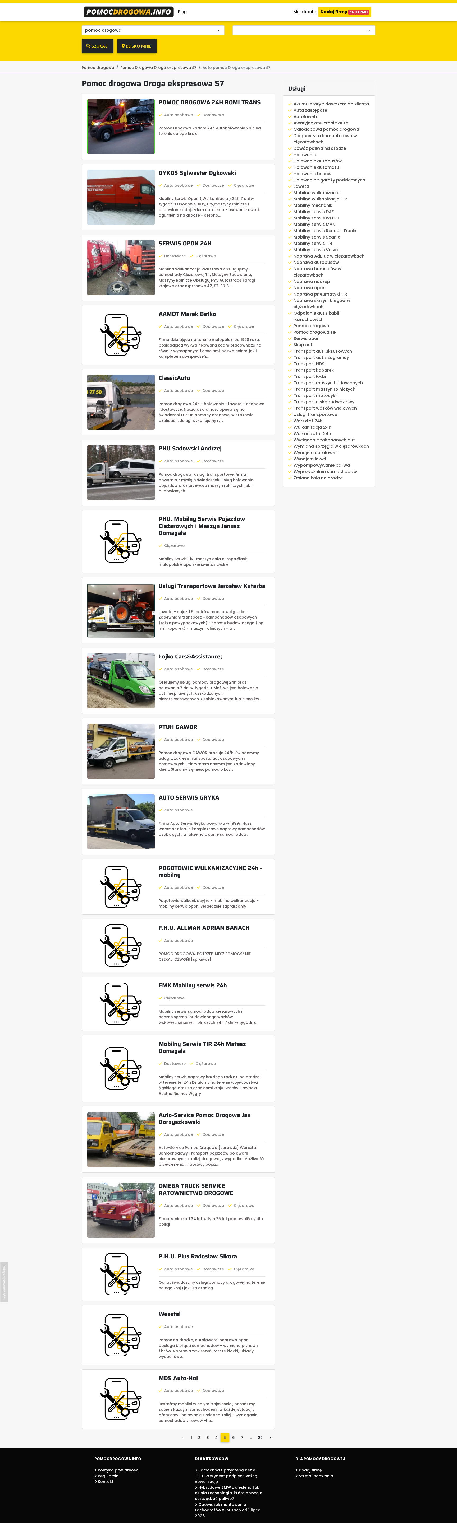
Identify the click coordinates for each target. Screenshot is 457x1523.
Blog (182, 12)
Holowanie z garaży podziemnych (329, 180)
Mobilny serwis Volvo (316, 250)
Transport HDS (309, 364)
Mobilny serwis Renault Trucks (326, 231)
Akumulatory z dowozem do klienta (331, 104)
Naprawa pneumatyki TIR (320, 294)
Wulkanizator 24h (312, 434)
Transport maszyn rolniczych (324, 389)
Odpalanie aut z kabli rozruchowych (316, 316)
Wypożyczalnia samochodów (325, 472)
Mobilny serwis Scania (317, 237)
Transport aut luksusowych (323, 351)
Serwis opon (307, 338)
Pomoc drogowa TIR (315, 332)
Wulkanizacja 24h (312, 427)
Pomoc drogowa (311, 326)
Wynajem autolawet (315, 453)
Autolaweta (306, 117)
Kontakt (105, 1481)
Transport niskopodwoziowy (324, 402)
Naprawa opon (310, 288)
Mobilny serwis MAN (314, 224)
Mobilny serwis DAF (314, 212)
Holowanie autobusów (318, 161)
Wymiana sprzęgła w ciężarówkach (331, 446)
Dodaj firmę (344, 12)
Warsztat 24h (308, 421)
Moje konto (304, 12)
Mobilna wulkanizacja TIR (320, 199)
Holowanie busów (312, 174)
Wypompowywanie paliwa (322, 465)
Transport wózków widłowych (325, 408)
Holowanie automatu (316, 167)
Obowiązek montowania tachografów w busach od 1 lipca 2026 (228, 1510)
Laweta (301, 186)
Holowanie (305, 155)
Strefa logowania (315, 1476)
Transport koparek (314, 370)
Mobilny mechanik (313, 205)
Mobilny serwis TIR (313, 243)
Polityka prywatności (118, 1470)
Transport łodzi (310, 376)
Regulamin (107, 1476)
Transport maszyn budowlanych (328, 383)
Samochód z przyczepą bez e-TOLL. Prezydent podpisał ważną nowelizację (226, 1476)
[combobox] (305, 30)
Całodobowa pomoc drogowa (326, 129)
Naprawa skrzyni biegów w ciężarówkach (322, 303)
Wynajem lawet (310, 459)
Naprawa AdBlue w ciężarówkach (329, 256)
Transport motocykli (315, 396)
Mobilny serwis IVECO (316, 218)
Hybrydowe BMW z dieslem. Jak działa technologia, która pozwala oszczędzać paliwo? (228, 1493)
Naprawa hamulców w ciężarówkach (317, 272)
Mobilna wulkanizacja (317, 193)
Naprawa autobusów (316, 262)
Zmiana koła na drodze (318, 478)
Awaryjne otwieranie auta (321, 123)
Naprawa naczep (312, 281)
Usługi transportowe (315, 415)
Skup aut (303, 345)
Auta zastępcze (310, 110)
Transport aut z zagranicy (321, 357)
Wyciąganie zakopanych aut (324, 440)
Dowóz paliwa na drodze (320, 148)
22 (260, 1437)
